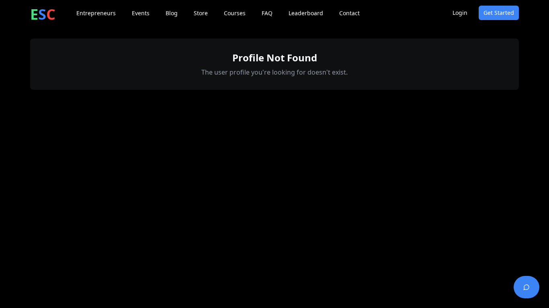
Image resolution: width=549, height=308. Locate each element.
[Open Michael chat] (526, 287)
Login (460, 12)
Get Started (498, 12)
